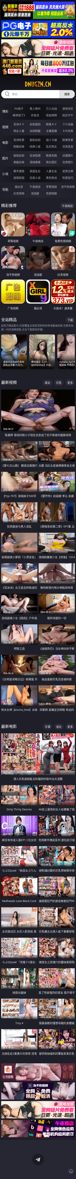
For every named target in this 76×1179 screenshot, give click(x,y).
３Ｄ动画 (67, 124)
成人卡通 (51, 140)
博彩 (5, 111)
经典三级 (35, 146)
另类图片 (67, 162)
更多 (70, 382)
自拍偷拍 (35, 124)
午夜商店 (35, 187)
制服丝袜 (18, 146)
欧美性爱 (67, 140)
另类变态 (67, 146)
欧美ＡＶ (51, 124)
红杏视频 (18, 193)
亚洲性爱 (18, 140)
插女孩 (19, 187)
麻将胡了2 (19, 115)
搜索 (67, 94)
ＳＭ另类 (67, 131)
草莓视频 (51, 187)
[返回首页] (71, 1171)
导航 (5, 189)
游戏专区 (67, 108)
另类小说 (35, 178)
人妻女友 (51, 171)
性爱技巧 (67, 178)
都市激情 (18, 171)
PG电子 (18, 108)
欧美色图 (51, 155)
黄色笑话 (51, 178)
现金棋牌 (51, 115)
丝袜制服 (35, 131)
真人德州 (35, 108)
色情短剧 (51, 193)
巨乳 (59, 382)
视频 (5, 127)
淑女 (59, 726)
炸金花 (35, 115)
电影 (5, 142)
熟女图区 (51, 162)
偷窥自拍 (18, 155)
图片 (5, 158)
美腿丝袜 (18, 162)
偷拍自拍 (35, 140)
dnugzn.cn (38, 84)
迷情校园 (18, 178)
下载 (70, 320)
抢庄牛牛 (67, 115)
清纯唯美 (35, 162)
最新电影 (9, 726)
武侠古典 (67, 171)
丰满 (47, 726)
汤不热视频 (68, 187)
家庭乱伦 (35, 171)
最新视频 (9, 382)
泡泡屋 (35, 193)
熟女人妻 (18, 131)
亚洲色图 (35, 155)
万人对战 (51, 108)
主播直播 (51, 131)
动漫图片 (67, 155)
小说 (5, 174)
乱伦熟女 (51, 146)
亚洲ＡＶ (18, 124)
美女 (47, 382)
